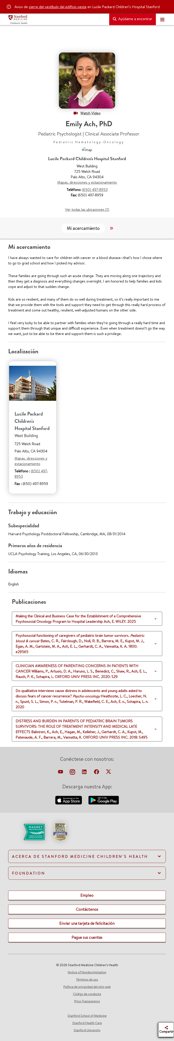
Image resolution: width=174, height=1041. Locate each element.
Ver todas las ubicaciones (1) (87, 209)
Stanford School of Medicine (87, 1015)
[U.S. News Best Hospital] (60, 831)
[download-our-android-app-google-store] (103, 799)
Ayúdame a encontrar (134, 18)
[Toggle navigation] (162, 19)
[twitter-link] (108, 772)
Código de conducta (87, 994)
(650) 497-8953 (95, 189)
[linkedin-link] (84, 772)
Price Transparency (87, 1001)
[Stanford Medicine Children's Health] (57, 19)
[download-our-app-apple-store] (69, 799)
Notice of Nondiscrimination (87, 972)
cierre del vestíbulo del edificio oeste (58, 6)
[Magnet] (27, 831)
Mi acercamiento (83, 228)
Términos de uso (87, 979)
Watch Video (90, 113)
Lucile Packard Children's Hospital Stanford (32, 421)
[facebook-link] (97, 772)
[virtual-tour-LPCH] (61, 772)
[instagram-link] (73, 772)
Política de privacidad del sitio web (87, 986)
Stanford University (87, 1030)
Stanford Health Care (87, 1023)
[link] (87, 836)
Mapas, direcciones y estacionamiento (87, 182)
